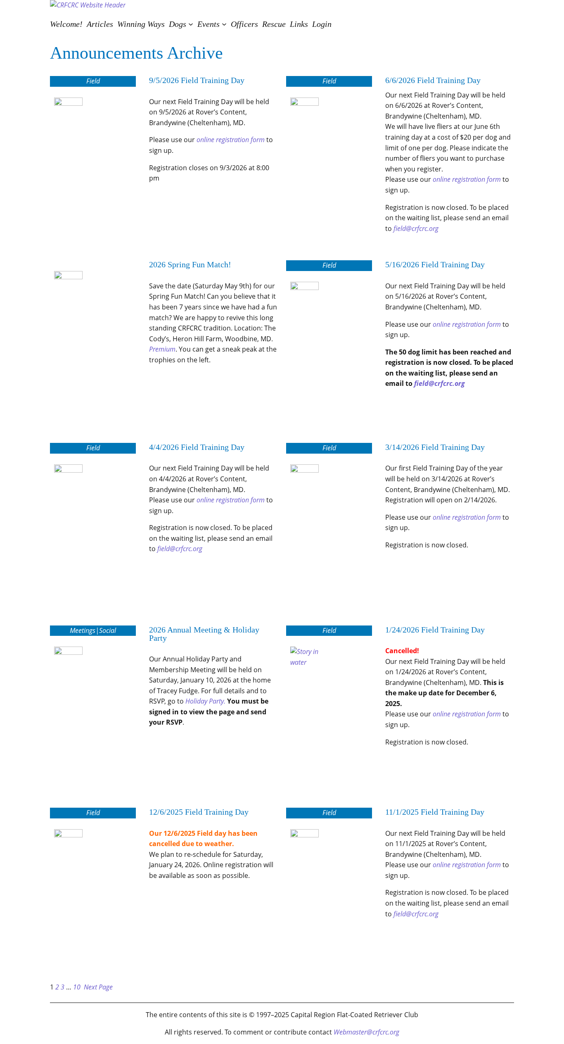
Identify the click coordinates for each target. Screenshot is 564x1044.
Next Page (98, 987)
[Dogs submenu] (190, 23)
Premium (162, 349)
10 (77, 987)
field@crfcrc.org (415, 228)
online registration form (231, 139)
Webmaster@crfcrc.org (366, 1032)
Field (93, 81)
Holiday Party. (205, 701)
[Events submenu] (224, 23)
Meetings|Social (93, 630)
